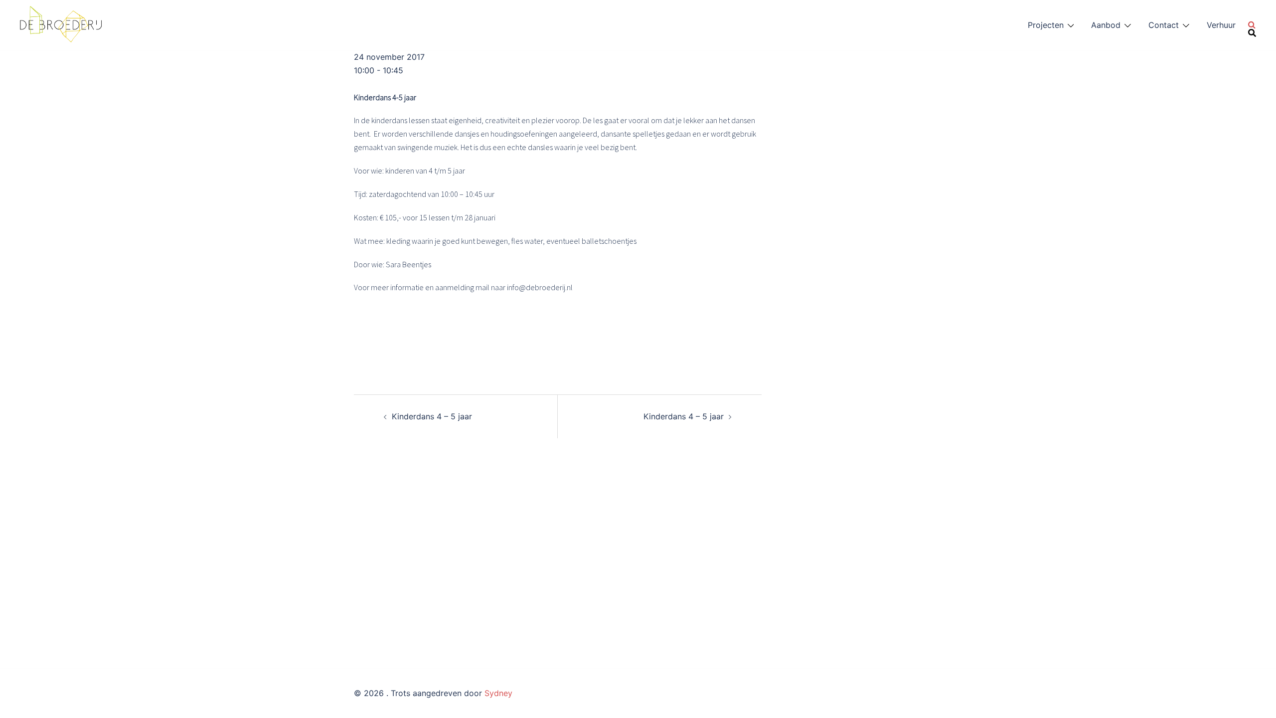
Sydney (498, 693)
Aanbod (1105, 25)
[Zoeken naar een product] (1252, 25)
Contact (1163, 25)
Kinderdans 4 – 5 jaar (432, 416)
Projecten (1046, 25)
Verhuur (1221, 25)
